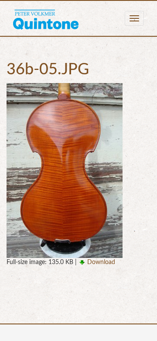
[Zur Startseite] (46, 18)
